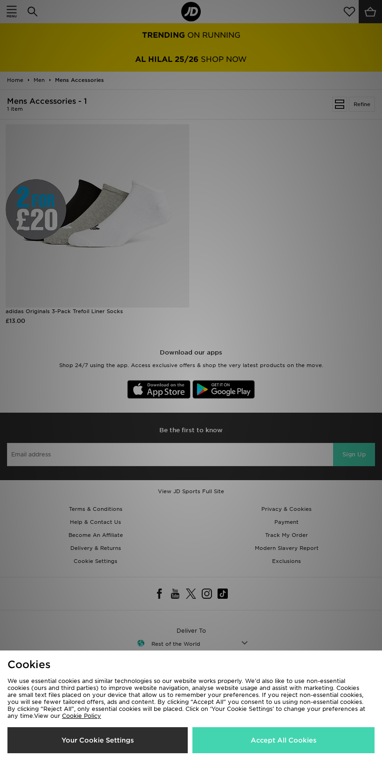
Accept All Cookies (283, 740)
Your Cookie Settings (97, 740)
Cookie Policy (81, 715)
